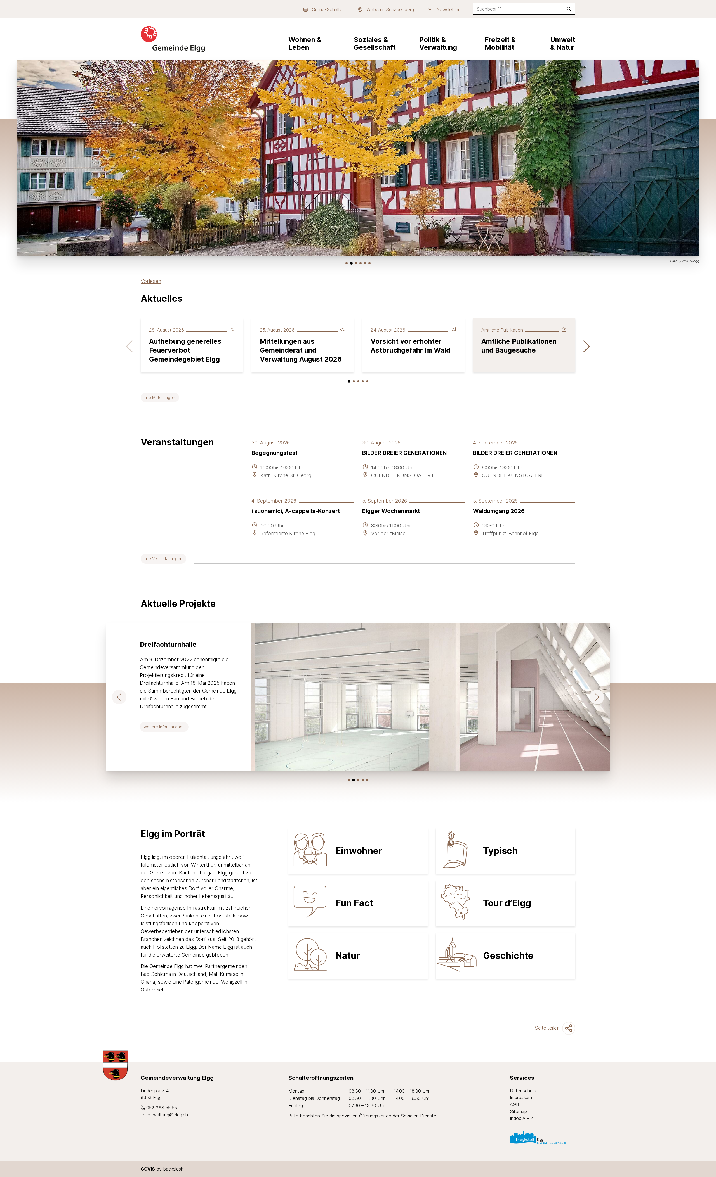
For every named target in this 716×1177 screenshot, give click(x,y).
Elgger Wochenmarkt (391, 511)
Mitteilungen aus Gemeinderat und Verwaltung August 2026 (301, 350)
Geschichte (508, 955)
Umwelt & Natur (562, 43)
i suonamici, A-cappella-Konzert (295, 511)
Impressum (521, 1097)
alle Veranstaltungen (163, 558)
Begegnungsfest (274, 453)
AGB (514, 1104)
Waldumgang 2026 (499, 511)
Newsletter (448, 9)
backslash (173, 1169)
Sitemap (518, 1111)
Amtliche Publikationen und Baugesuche (519, 345)
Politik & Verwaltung (438, 43)
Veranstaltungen (177, 442)
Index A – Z (521, 1118)
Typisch (500, 850)
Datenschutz (523, 1090)
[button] (346, 263)
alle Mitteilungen (160, 397)
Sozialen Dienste (418, 1116)
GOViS (148, 1169)
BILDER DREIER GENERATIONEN (404, 453)
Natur (348, 955)
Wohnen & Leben (304, 43)
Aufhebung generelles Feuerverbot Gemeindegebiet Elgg (185, 350)
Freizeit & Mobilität (500, 43)
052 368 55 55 (161, 1108)
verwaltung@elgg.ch (167, 1114)
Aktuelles (161, 298)
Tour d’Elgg (507, 903)
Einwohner (359, 850)
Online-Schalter (328, 9)
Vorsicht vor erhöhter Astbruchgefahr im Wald (410, 345)
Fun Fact (354, 903)
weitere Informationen (166, 726)
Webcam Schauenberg (390, 9)
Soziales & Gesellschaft (375, 43)
